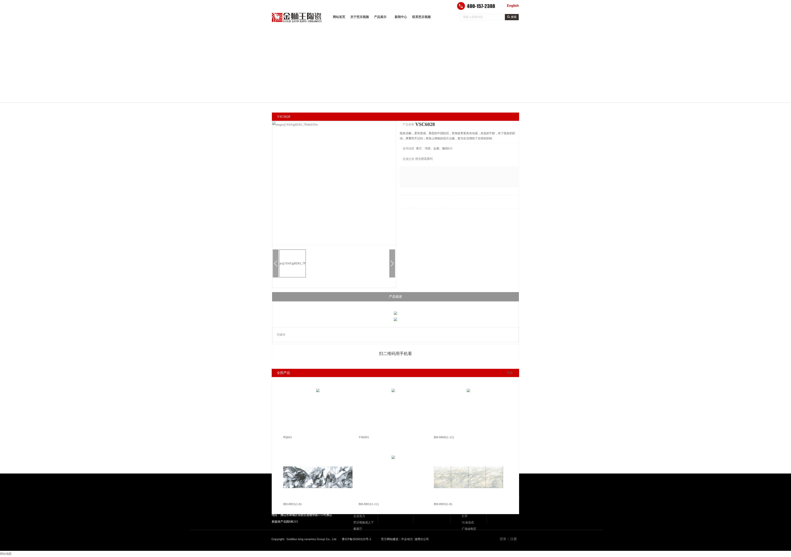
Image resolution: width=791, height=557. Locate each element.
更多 (510, 372)
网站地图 (6, 553)
